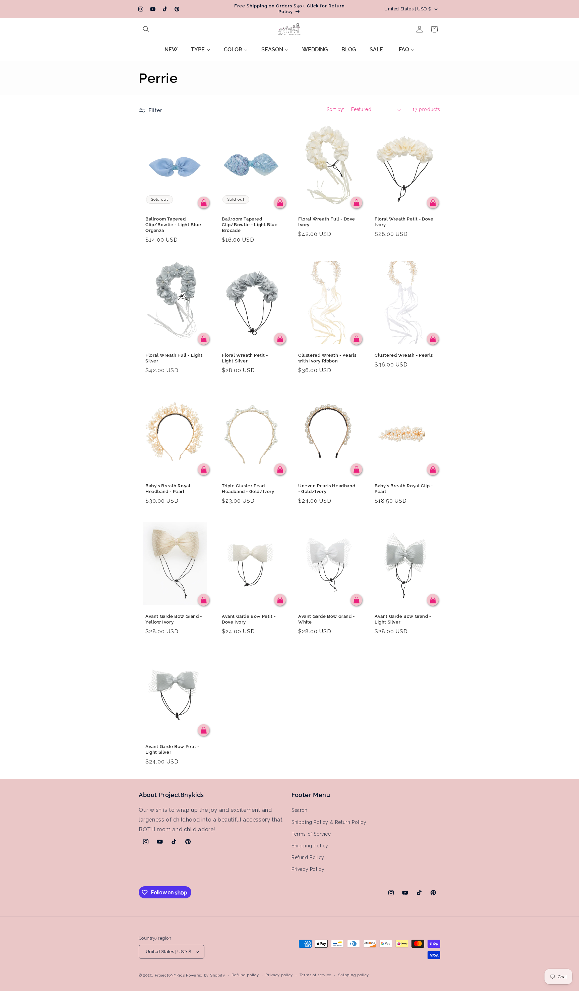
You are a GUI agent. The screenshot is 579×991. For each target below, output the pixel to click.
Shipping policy (353, 975)
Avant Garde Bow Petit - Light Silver (172, 749)
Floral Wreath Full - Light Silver (174, 358)
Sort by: (335, 109)
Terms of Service (311, 834)
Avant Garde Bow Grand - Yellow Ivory (173, 619)
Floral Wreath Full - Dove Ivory (326, 221)
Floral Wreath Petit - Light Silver (245, 358)
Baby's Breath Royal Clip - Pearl (404, 488)
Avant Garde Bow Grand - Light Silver (403, 619)
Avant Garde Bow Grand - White (326, 619)
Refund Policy (308, 857)
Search (300, 810)
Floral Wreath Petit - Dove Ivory (404, 221)
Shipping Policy (310, 845)
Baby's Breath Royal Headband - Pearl (167, 488)
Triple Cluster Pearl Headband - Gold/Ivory (248, 488)
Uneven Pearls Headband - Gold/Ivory (326, 488)
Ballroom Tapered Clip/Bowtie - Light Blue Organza (173, 224)
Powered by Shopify (205, 975)
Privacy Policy (308, 869)
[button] (146, 29)
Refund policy (245, 975)
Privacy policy (279, 975)
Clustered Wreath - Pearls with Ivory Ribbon (327, 358)
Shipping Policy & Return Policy (329, 822)
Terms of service (315, 975)
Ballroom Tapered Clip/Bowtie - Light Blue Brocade (249, 224)
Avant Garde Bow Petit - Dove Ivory (249, 619)
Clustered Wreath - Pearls (404, 355)
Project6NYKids (170, 975)
